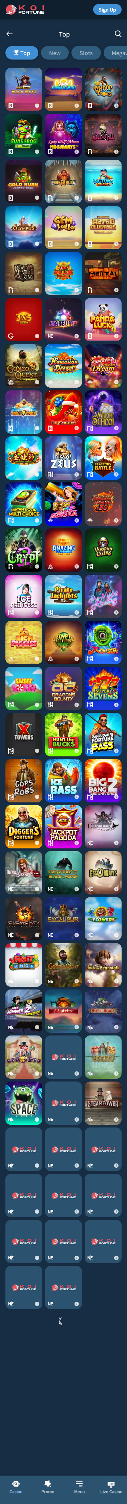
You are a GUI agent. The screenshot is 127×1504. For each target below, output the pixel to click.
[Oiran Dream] (103, 365)
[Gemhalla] (63, 227)
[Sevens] (103, 688)
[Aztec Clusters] (103, 227)
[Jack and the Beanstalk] (103, 964)
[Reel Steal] (63, 1057)
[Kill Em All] (103, 135)
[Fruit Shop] (23, 964)
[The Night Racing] (103, 596)
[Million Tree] (63, 273)
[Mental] (103, 273)
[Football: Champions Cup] (63, 1333)
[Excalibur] (63, 918)
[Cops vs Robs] (23, 780)
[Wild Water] (103, 1149)
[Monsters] (103, 642)
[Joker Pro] (103, 1472)
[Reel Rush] (23, 1426)
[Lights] (63, 1011)
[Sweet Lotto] (23, 688)
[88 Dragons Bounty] (63, 688)
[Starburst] (63, 319)
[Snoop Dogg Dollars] (103, 89)
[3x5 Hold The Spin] (23, 319)
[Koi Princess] (103, 1241)
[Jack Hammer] (103, 1426)
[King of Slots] (63, 1241)
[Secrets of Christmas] (63, 1472)
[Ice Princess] (23, 596)
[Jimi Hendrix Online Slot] (23, 1333)
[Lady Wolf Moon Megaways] (63, 135)
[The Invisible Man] (23, 1149)
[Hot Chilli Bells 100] (63, 412)
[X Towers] (23, 734)
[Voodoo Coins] (103, 550)
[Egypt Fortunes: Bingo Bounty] (63, 642)
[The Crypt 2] (23, 550)
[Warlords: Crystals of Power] (23, 1472)
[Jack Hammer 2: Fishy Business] (23, 1011)
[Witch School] (103, 412)
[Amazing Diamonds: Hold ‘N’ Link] (63, 550)
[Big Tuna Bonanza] (103, 181)
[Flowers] (103, 918)
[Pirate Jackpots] (63, 596)
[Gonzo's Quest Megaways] (23, 365)
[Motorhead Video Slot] (23, 1380)
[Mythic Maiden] (103, 1011)
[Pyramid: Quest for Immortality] (23, 1241)
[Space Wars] (23, 1103)
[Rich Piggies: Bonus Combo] (23, 642)
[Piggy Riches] (23, 1057)
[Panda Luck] (103, 319)
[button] (63, 52)
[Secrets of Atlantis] (103, 1333)
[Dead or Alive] (103, 1380)
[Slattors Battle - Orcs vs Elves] (103, 458)
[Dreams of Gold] (23, 458)
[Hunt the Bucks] (63, 734)
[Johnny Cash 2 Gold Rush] (23, 181)
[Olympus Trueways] (23, 227)
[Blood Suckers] (23, 872)
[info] (37, 105)
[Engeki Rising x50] (103, 504)
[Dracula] (103, 826)
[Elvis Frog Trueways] (23, 135)
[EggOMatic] (103, 872)
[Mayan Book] (23, 504)
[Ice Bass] (63, 780)
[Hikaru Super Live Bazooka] (63, 504)
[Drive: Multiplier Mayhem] (63, 1287)
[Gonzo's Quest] (63, 964)
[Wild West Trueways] (23, 89)
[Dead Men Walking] (23, 273)
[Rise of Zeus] (63, 458)
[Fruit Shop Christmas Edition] (23, 1287)
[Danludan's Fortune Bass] (103, 734)
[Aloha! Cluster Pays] (103, 1287)
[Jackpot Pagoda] (63, 826)
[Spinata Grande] (63, 1103)
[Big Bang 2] (103, 780)
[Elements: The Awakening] (23, 918)
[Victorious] (63, 1426)
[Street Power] (23, 412)
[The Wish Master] (23, 1195)
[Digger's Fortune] (23, 826)
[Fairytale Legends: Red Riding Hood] (63, 1380)
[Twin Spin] (63, 1149)
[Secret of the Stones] (103, 1057)
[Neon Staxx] (63, 1195)
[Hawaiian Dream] (63, 365)
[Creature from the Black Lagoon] (63, 872)
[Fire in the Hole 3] (63, 181)
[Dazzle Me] (103, 1195)
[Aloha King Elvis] (63, 89)
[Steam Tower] (103, 1103)
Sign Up (107, 9)
